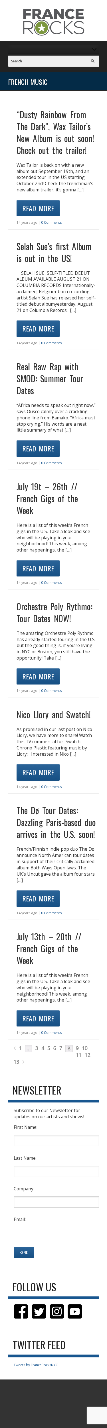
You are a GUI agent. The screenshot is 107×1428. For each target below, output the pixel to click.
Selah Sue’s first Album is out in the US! (54, 252)
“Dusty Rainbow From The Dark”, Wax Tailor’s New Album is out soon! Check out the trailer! (55, 132)
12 (87, 1055)
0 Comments (51, 222)
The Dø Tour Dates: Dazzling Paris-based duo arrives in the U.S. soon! (56, 822)
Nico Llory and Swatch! (54, 714)
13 (16, 1062)
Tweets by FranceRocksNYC (36, 1364)
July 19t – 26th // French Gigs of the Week (47, 498)
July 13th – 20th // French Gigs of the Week (49, 948)
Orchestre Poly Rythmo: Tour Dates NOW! (54, 612)
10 (85, 1048)
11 (79, 1055)
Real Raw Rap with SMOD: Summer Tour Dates (50, 378)
